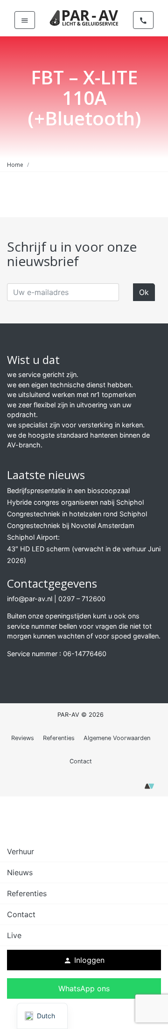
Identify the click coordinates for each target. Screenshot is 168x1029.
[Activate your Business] (149, 788)
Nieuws (20, 872)
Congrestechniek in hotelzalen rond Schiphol (77, 514)
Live (14, 935)
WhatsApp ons (84, 988)
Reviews (22, 737)
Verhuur (20, 851)
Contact (81, 761)
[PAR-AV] (84, 17)
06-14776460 (84, 654)
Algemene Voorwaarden (117, 737)
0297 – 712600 (81, 599)
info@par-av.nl (29, 599)
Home (15, 165)
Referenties (59, 737)
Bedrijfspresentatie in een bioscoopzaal (68, 490)
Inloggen (84, 960)
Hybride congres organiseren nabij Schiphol (75, 502)
